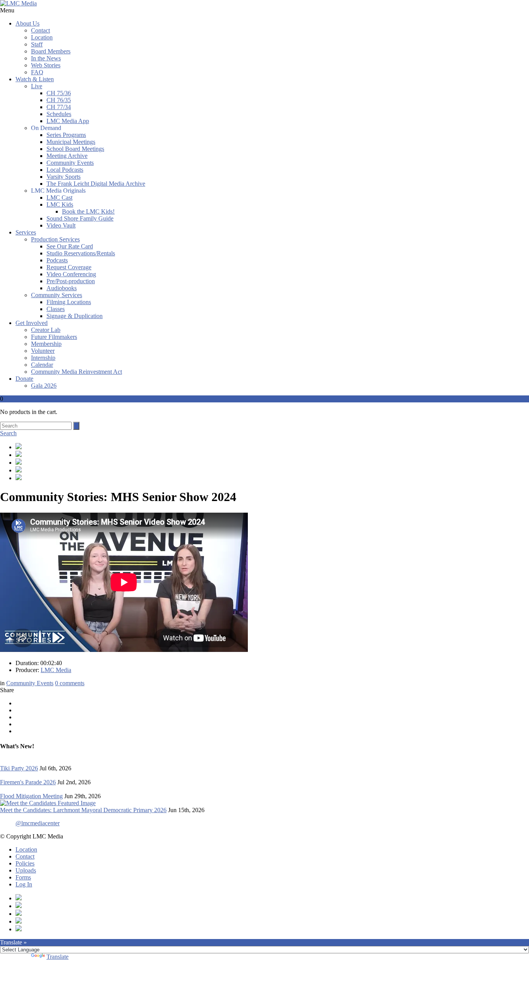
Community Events (70, 162)
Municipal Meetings (70, 142)
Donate (24, 378)
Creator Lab (45, 330)
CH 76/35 (58, 100)
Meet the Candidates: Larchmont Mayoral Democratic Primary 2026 (83, 810)
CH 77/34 (58, 107)
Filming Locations (68, 302)
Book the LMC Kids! (88, 211)
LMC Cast (59, 197)
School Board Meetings (75, 148)
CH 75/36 (58, 93)
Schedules (58, 114)
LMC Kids (59, 204)
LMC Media (56, 670)
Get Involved (31, 323)
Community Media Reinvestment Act (76, 371)
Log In (23, 884)
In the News (46, 58)
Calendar (42, 364)
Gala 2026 (44, 385)
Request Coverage (68, 267)
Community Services (56, 295)
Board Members (50, 51)
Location (42, 37)
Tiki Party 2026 (19, 768)
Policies (24, 863)
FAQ (37, 72)
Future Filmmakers (54, 337)
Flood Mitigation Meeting (31, 796)
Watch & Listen (34, 79)
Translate (57, 956)
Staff (37, 44)
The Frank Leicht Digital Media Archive (95, 183)
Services (25, 232)
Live (36, 86)
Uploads (25, 870)
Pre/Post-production (70, 281)
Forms (23, 877)
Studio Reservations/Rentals (80, 253)
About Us (27, 23)
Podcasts (57, 260)
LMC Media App (67, 121)
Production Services (55, 239)
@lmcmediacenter (37, 823)
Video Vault (61, 225)
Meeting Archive (67, 155)
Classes (55, 309)
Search (8, 433)
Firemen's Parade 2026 (28, 782)
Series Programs (66, 135)
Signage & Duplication (74, 316)
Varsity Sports (63, 176)
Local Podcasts (64, 169)
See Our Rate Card (69, 246)
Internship (43, 357)
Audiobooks (61, 288)
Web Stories (45, 65)
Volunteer (43, 350)
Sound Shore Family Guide (79, 218)
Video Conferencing (71, 274)
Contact (40, 30)
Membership (46, 343)
